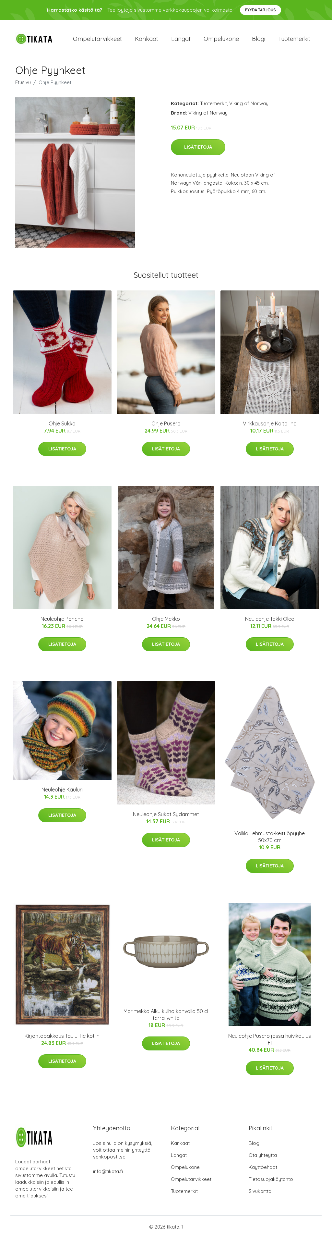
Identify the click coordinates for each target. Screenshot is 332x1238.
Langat (181, 39)
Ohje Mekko (166, 619)
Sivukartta (260, 1191)
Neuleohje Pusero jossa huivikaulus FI (269, 1039)
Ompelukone (221, 39)
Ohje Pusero (166, 423)
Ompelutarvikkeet (97, 39)
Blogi (258, 39)
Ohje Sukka (62, 423)
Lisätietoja (198, 147)
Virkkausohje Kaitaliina (270, 423)
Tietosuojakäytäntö (271, 1179)
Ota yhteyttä (263, 1155)
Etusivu (23, 82)
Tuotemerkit (294, 39)
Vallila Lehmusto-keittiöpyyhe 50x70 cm (269, 836)
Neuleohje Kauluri (62, 789)
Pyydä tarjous (260, 9)
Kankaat (146, 39)
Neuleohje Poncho (62, 619)
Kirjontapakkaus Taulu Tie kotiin (62, 1036)
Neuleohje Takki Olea (269, 619)
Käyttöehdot (263, 1167)
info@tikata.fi (108, 1171)
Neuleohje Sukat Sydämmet (166, 814)
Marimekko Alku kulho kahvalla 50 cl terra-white (166, 1014)
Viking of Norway (248, 103)
